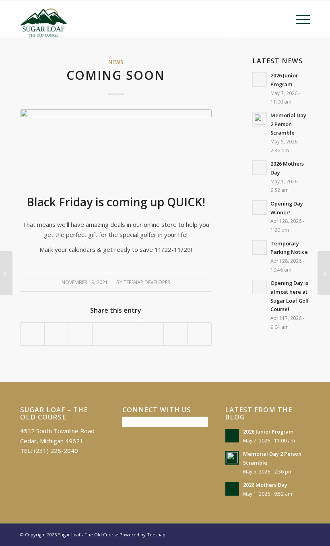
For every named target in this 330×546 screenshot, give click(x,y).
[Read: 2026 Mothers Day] (259, 167)
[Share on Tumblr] (128, 334)
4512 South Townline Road (57, 431)
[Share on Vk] (151, 334)
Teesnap (156, 534)
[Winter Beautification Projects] (6, 273)
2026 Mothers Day (265, 484)
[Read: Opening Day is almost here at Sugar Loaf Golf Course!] (259, 287)
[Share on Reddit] (175, 334)
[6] (116, 145)
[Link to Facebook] (292, 534)
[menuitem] (299, 18)
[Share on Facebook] (32, 334)
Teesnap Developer (147, 282)
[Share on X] (56, 334)
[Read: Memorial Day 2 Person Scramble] (259, 119)
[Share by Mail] (199, 334)
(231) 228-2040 (56, 450)
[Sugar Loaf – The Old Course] (43, 18)
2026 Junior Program (268, 431)
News (116, 62)
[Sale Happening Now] (324, 273)
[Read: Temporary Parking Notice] (259, 247)
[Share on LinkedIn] (104, 334)
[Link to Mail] (304, 534)
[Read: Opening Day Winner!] (259, 207)
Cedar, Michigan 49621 (51, 441)
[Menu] (299, 18)
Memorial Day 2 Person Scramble (288, 124)
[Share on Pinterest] (80, 334)
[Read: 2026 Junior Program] (259, 79)
